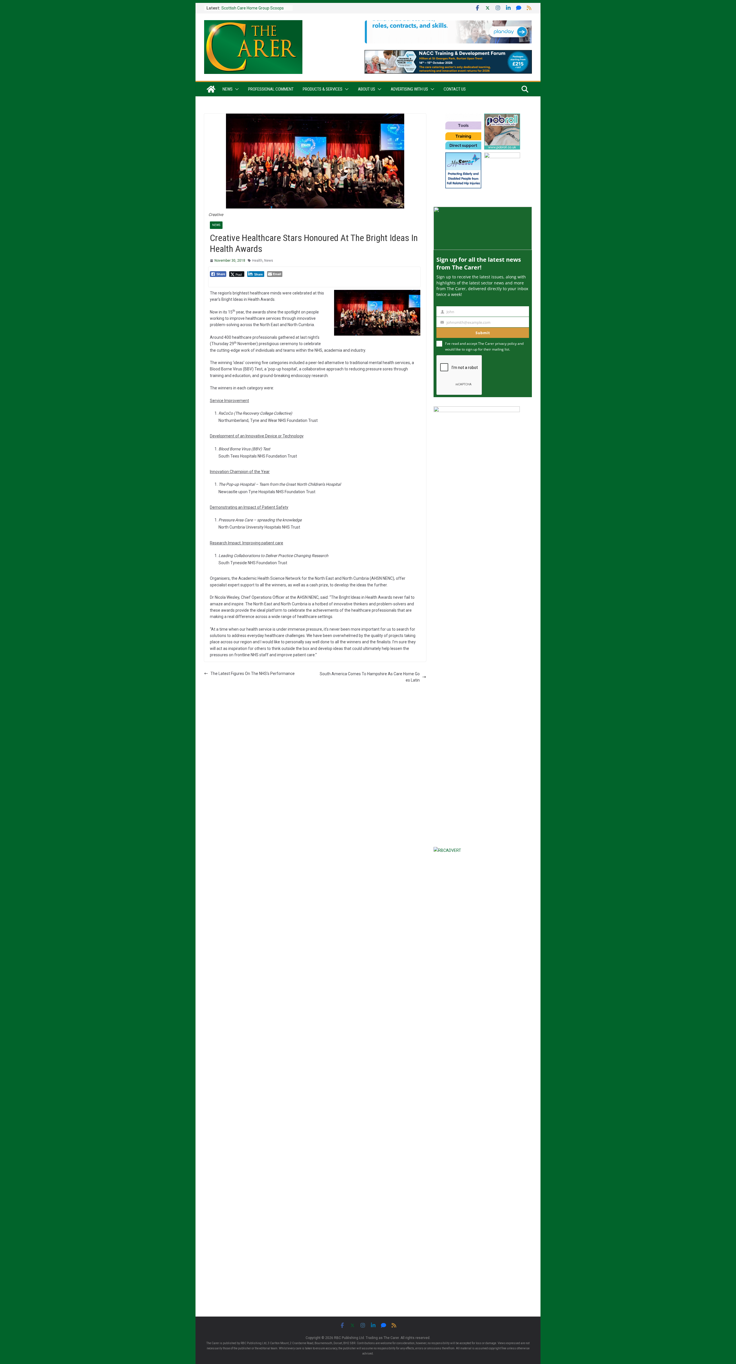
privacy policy (506, 343)
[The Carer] (211, 89)
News (228, 89)
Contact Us (455, 89)
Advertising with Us (409, 89)
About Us (366, 89)
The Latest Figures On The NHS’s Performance (252, 673)
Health (257, 261)
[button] (236, 89)
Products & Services (322, 89)
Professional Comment (271, 89)
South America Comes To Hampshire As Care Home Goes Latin (370, 677)
